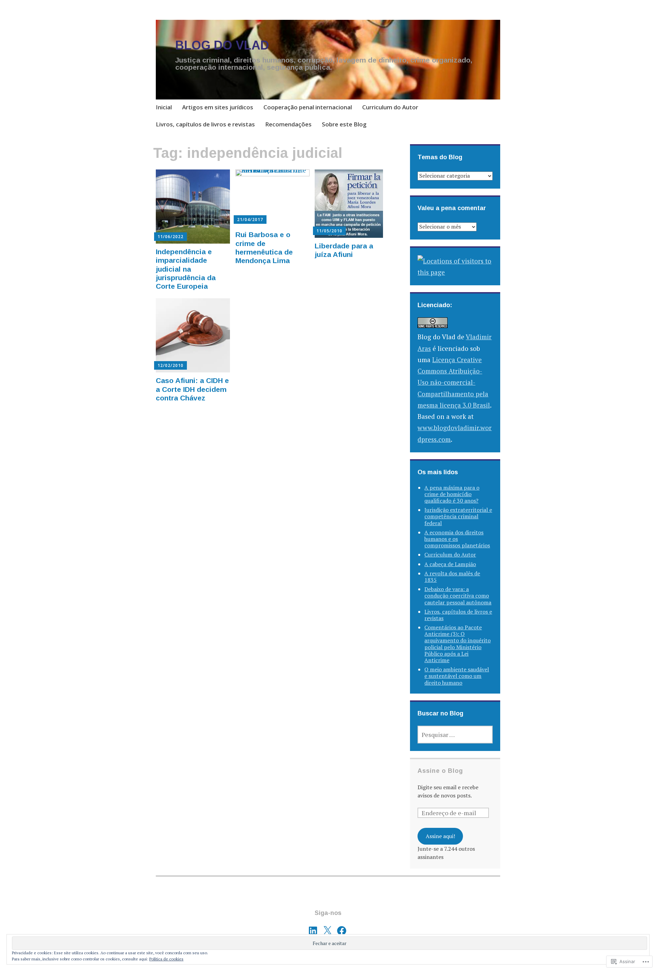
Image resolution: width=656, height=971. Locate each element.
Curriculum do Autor (390, 107)
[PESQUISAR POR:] (455, 734)
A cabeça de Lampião (450, 564)
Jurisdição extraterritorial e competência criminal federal (458, 516)
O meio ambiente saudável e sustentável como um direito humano (456, 676)
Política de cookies (166, 958)
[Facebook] (341, 930)
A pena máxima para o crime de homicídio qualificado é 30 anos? (451, 494)
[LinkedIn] (313, 930)
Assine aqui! (440, 836)
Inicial (164, 107)
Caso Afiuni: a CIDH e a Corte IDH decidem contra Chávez (192, 389)
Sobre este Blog (344, 124)
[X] (327, 930)
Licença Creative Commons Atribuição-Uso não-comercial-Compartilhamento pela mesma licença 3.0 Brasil (454, 382)
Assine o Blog (440, 770)
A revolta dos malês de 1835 (452, 577)
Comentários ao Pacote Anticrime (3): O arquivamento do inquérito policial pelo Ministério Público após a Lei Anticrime (457, 644)
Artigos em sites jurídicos (217, 107)
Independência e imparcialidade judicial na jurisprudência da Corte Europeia (186, 269)
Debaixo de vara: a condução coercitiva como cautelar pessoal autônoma (457, 595)
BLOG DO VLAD (222, 45)
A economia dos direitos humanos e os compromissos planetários (457, 539)
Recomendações (288, 124)
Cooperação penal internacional (307, 107)
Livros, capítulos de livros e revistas (205, 124)
